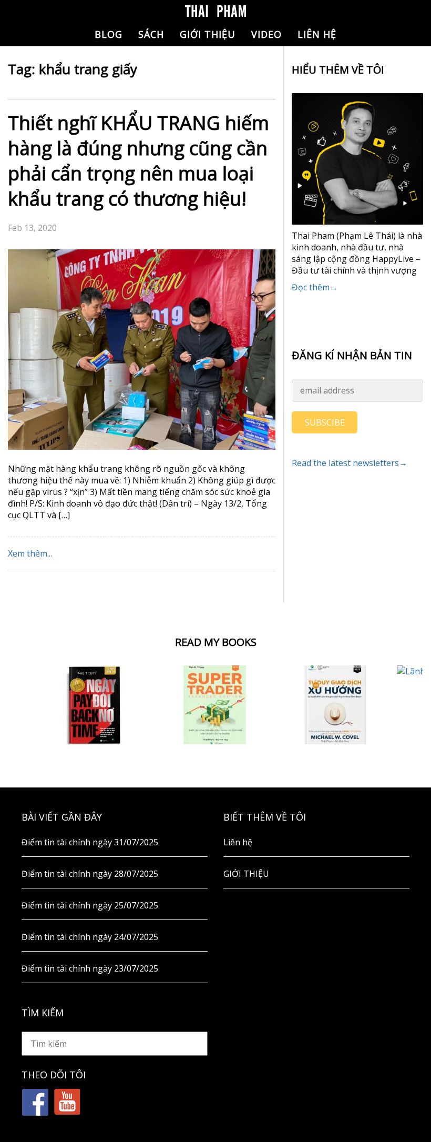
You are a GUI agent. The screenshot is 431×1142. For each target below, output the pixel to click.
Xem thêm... (30, 553)
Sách (151, 34)
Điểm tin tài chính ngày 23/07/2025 (90, 968)
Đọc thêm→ (315, 287)
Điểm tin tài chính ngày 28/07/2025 (90, 874)
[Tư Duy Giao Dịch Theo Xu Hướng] (336, 704)
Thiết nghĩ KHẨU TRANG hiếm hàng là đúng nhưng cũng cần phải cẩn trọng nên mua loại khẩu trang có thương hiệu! (138, 160)
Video (266, 34)
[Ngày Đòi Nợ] (94, 704)
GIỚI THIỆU (207, 34)
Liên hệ (316, 34)
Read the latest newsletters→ (349, 463)
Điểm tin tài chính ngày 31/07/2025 (90, 842)
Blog (108, 34)
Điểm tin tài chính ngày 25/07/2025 (90, 905)
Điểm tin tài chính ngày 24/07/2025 (90, 937)
